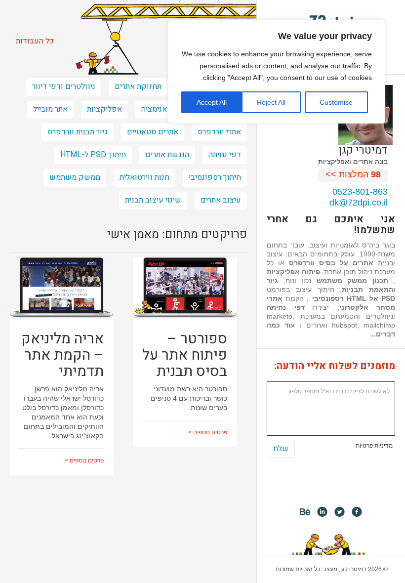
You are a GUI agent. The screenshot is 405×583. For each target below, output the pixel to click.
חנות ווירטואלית (144, 177)
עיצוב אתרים (221, 200)
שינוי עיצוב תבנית (153, 200)
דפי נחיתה (286, 307)
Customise (336, 102)
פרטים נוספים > (84, 460)
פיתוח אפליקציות (293, 272)
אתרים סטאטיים (152, 132)
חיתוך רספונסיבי (215, 177)
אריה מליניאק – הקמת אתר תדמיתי (62, 355)
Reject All (271, 102)
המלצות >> (353, 174)
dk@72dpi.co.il (358, 203)
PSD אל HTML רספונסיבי (354, 298)
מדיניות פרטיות (374, 445)
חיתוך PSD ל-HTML (93, 155)
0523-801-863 (360, 192)
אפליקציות (104, 109)
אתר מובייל (50, 109)
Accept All (212, 102)
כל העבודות (35, 41)
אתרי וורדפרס (219, 132)
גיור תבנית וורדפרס (77, 132)
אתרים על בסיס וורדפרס (331, 263)
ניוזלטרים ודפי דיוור (63, 86)
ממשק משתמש (74, 177)
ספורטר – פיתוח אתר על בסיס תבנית (184, 355)
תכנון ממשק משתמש (352, 281)
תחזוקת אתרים (138, 86)
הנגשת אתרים (167, 155)
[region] (276, 72)
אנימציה (154, 109)
